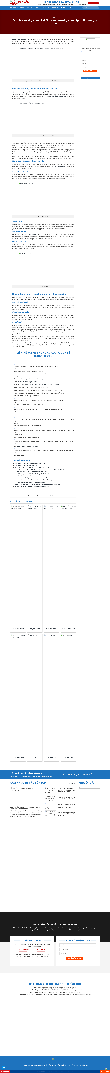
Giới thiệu (21, 7)
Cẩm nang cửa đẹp (53, 7)
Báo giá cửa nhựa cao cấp (20, 39)
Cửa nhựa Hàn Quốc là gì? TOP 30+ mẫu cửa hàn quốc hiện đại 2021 (34, 478)
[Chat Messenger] (107, 1069)
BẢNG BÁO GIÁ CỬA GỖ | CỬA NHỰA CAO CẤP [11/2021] (31, 463)
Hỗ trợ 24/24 (105, 1071)
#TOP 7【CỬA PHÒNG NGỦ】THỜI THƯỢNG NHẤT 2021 (31, 472)
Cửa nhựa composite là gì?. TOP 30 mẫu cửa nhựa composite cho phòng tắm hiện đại (40, 469)
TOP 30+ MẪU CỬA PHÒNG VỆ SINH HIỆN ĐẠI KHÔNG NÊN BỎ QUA (34, 480)
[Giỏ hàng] (79, 8)
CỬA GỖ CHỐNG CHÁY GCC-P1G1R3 (68, 629)
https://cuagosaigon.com (27, 379)
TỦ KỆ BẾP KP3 (68, 757)
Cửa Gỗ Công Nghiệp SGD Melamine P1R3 (18, 629)
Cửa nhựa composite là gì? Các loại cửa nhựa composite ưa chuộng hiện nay (37, 484)
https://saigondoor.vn (42, 379)
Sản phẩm (30, 7)
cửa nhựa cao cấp (54, 495)
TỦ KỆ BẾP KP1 (35, 757)
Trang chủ (13, 7)
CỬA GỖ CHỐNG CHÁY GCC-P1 (18, 758)
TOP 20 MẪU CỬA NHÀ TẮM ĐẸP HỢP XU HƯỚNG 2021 (30, 482)
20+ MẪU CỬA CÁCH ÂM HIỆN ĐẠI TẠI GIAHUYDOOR (30, 476)
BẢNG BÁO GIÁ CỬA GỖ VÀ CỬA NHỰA (26, 465)
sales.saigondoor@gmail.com (27, 382)
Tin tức (63, 7)
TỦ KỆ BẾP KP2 (52, 757)
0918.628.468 (5, 1071)
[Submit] (98, 7)
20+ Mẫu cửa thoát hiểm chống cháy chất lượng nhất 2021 (32, 486)
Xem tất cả (71, 783)
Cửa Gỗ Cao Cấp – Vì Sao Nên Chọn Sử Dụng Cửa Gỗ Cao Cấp (32, 474)
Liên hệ (69, 7)
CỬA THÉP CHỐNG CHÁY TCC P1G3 (35, 629)
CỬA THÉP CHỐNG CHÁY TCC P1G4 (51, 629)
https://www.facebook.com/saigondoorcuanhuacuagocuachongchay (40, 384)
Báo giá (38, 7)
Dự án (44, 7)
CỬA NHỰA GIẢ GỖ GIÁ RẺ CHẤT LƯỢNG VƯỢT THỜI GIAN (32, 467)
